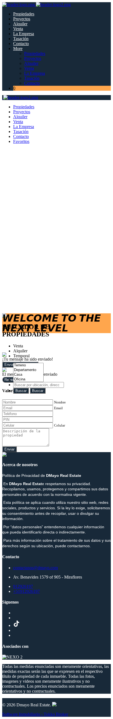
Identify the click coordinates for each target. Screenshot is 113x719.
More (17, 48)
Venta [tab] (18, 346)
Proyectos (21, 18)
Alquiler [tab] (20, 351)
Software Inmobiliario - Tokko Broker (35, 714)
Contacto (21, 43)
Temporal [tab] (21, 355)
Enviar (9, 449)
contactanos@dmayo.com (35, 567)
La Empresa (23, 33)
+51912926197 (26, 591)
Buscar (21, 391)
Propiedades (23, 14)
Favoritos (21, 141)
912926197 (23, 586)
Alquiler (20, 23)
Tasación (21, 38)
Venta (18, 28)
